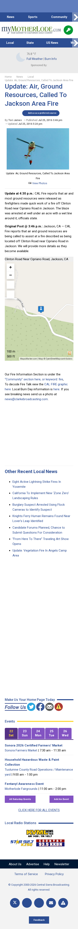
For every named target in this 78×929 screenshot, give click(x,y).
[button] (41, 309)
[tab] (11, 733)
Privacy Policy (54, 874)
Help (47, 864)
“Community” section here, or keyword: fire (34, 379)
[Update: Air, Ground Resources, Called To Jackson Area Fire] (38, 168)
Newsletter (61, 864)
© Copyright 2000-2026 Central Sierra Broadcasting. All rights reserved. (39, 887)
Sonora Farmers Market (21, 750)
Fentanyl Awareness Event (24, 784)
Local (10, 42)
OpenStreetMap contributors (59, 359)
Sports (32, 17)
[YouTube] (39, 903)
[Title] (63, 903)
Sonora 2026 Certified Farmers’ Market (33, 745)
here (56, 389)
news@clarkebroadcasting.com (26, 399)
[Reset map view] (11, 294)
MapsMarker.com (28, 359)
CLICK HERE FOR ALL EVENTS (39, 810)
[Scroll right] (75, 17)
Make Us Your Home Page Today (30, 700)
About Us (15, 864)
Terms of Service (26, 874)
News (10, 17)
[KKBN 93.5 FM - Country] (50, 841)
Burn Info (51, 59)
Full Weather (35, 59)
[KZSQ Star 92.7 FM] (20, 841)
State (30, 42)
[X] (15, 903)
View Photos (39, 183)
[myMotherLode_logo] (31, 30)
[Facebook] (27, 903)
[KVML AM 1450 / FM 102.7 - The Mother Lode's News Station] (39, 832)
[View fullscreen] (11, 285)
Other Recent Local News (31, 471)
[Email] (51, 903)
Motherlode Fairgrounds (21, 789)
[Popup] (68, 30)
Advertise (32, 864)
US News (52, 42)
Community (59, 17)
